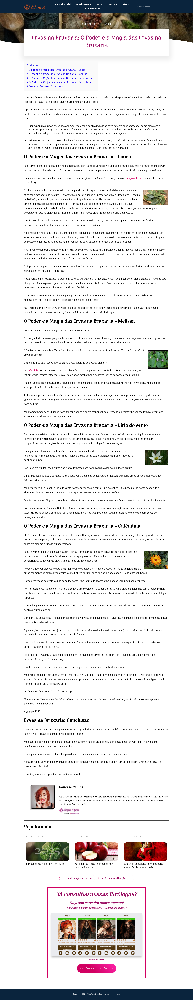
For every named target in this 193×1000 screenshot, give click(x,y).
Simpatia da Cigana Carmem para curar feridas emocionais (143, 866)
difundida (33, 371)
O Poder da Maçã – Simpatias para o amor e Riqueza (95, 866)
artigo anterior (134, 178)
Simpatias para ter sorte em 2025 (45, 864)
